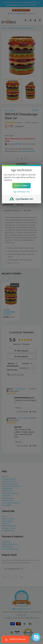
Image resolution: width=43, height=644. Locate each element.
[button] (36, 637)
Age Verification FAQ (21, 192)
